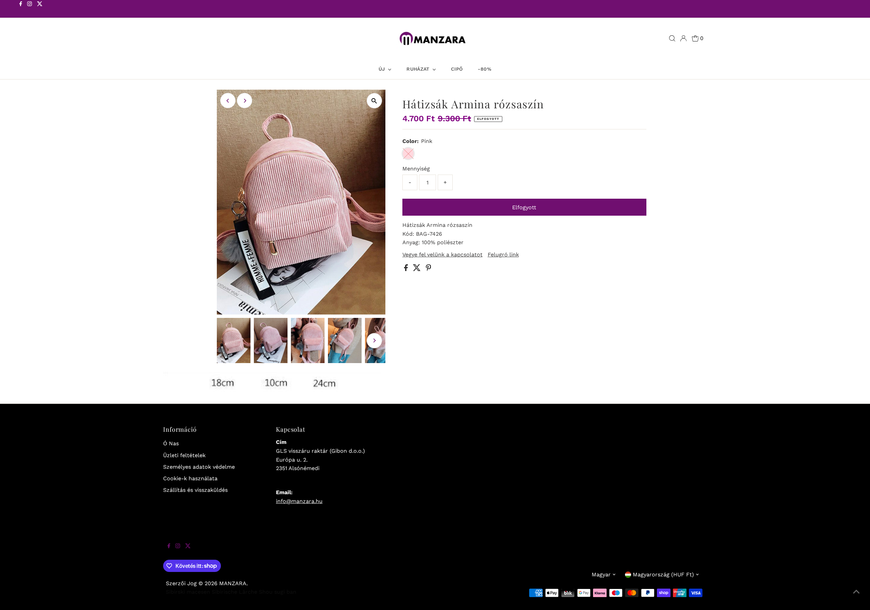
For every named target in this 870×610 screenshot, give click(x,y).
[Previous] (228, 100)
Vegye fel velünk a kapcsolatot (442, 254)
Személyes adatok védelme (199, 467)
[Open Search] (672, 38)
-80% (484, 69)
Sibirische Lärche (234, 592)
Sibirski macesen (188, 592)
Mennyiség (416, 168)
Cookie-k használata (190, 478)
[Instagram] (29, 9)
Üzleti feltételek (184, 455)
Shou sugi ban (277, 592)
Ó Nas (171, 443)
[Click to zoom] (374, 100)
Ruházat (418, 69)
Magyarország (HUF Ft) (663, 574)
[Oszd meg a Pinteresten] (428, 269)
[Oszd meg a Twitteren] (417, 269)
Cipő (457, 69)
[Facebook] (21, 9)
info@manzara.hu (299, 501)
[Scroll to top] (856, 596)
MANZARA (232, 583)
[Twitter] (39, 9)
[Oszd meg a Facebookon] (407, 269)
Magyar (601, 574)
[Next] (244, 100)
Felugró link (503, 254)
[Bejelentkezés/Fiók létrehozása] (683, 38)
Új (382, 69)
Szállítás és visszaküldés (195, 490)
